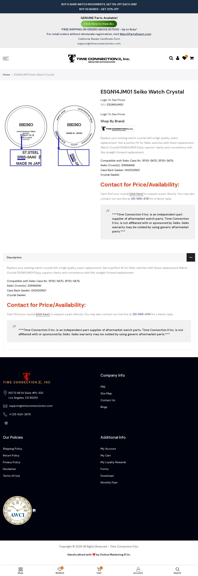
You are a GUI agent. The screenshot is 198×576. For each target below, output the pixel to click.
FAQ (103, 386)
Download (107, 475)
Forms (104, 469)
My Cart (106, 455)
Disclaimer (9, 469)
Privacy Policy (11, 462)
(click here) (136, 194)
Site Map (106, 393)
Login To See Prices (113, 99)
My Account (108, 448)
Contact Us (108, 400)
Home (6, 74)
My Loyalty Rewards (113, 462)
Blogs (104, 407)
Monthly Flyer (109, 482)
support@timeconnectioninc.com (99, 43)
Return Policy (11, 455)
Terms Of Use (11, 475)
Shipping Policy (12, 448)
